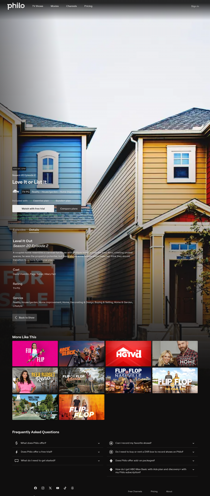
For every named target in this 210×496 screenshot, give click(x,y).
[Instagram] (43, 488)
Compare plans (68, 208)
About (169, 491)
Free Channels (135, 491)
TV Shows (37, 6)
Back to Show (26, 317)
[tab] (34, 230)
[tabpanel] (105, 273)
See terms (33, 218)
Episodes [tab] (19, 230)
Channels (71, 6)
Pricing (88, 6)
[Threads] (72, 488)
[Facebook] (35, 488)
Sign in (195, 6)
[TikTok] (65, 488)
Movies (55, 6)
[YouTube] (57, 488)
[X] (50, 488)
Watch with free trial (33, 208)
